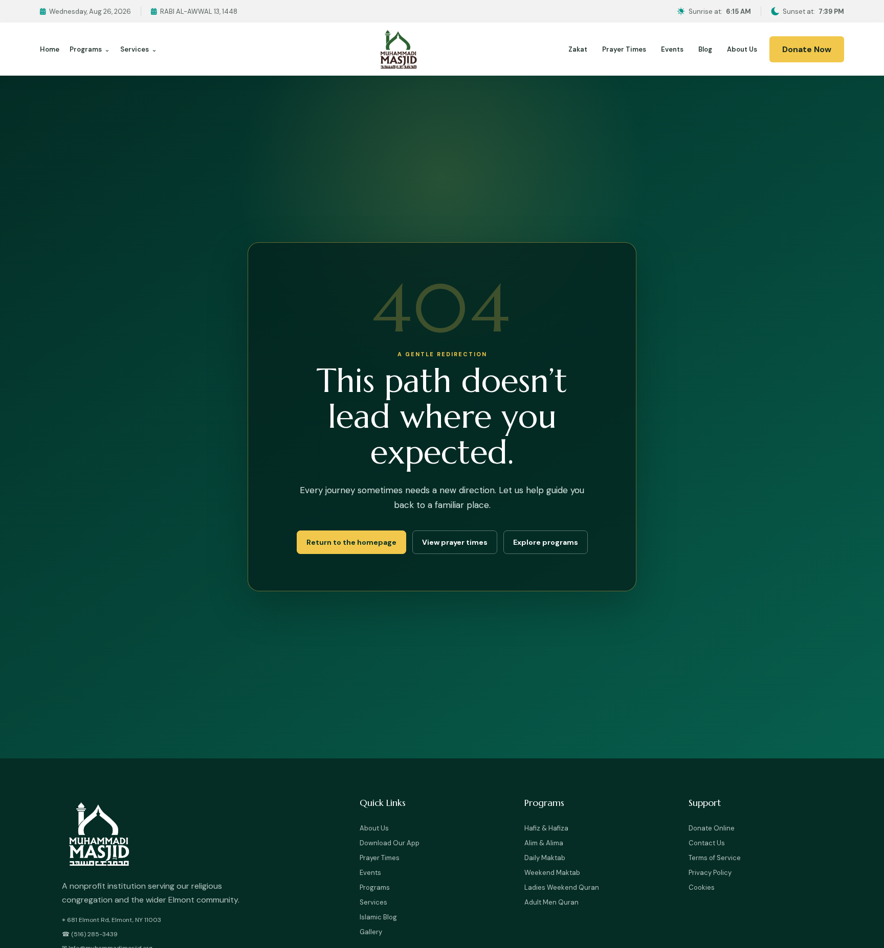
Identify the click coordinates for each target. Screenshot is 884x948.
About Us (742, 49)
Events (672, 49)
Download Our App (389, 843)
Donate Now (806, 49)
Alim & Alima (543, 843)
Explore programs (545, 542)
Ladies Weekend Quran (561, 887)
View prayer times (455, 542)
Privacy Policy (710, 872)
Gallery (371, 932)
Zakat (577, 49)
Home (49, 49)
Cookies (702, 887)
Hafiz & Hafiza (546, 828)
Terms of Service (715, 857)
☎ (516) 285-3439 (90, 934)
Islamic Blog (378, 917)
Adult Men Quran (551, 902)
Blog (705, 49)
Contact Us (707, 843)
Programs (90, 49)
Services (138, 49)
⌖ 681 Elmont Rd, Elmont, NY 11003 (111, 920)
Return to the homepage (351, 542)
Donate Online (712, 828)
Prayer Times (624, 49)
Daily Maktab (544, 857)
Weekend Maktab (552, 872)
